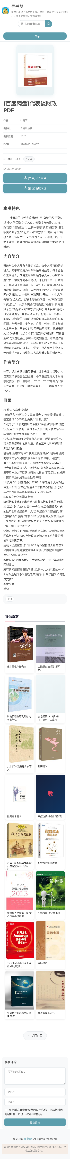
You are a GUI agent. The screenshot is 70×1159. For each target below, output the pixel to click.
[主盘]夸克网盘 (36, 178)
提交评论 (35, 1122)
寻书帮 (17, 6)
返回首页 (37, 1035)
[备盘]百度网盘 (36, 188)
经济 (10, 599)
